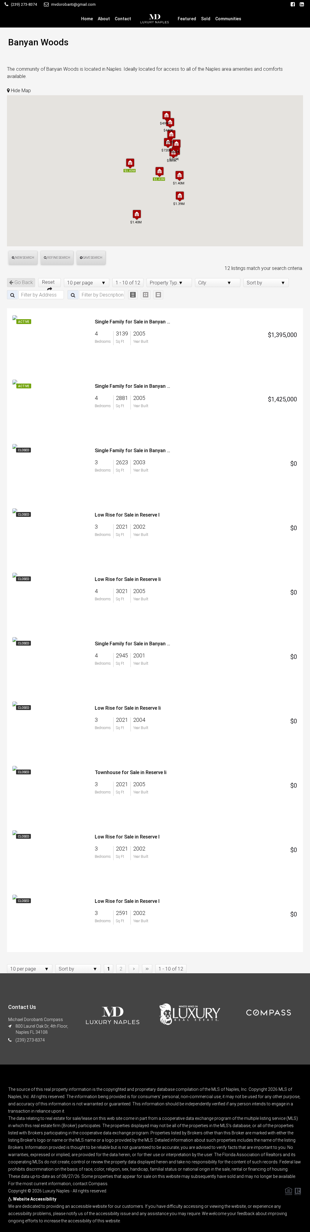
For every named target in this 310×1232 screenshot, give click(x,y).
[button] (130, 163)
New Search (24, 257)
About (104, 18)
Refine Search (58, 257)
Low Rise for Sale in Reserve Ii (128, 579)
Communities (228, 18)
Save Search (92, 257)
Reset (49, 282)
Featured (187, 18)
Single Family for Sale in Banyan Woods (134, 322)
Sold (205, 18)
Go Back (23, 282)
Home (87, 18)
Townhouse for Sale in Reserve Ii (131, 772)
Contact (123, 18)
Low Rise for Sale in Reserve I (127, 515)
